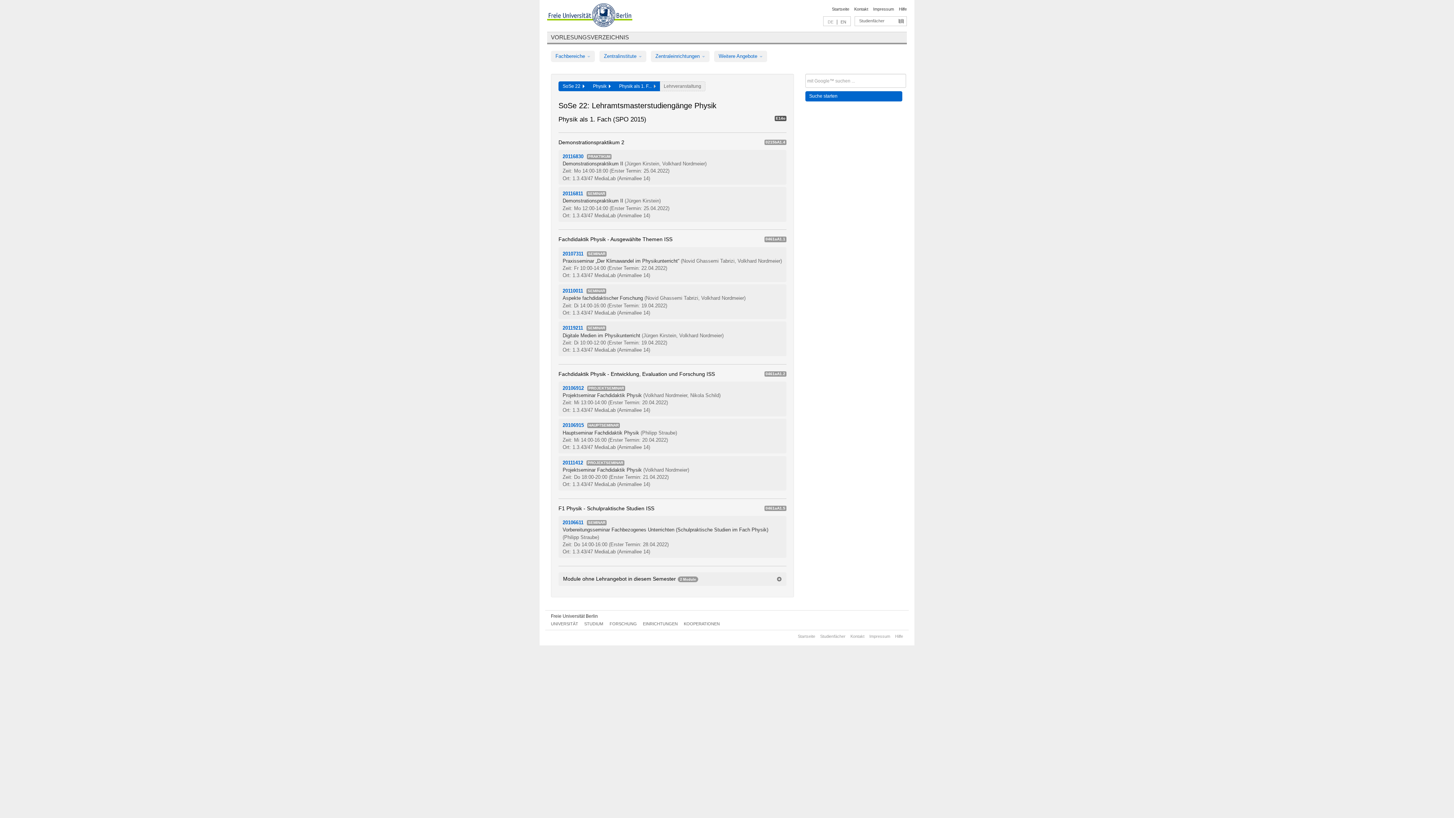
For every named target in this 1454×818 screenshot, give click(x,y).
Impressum (883, 9)
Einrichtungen (660, 624)
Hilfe (903, 9)
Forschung (623, 624)
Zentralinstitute (621, 56)
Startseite (840, 9)
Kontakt (861, 9)
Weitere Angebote (739, 56)
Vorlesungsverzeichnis (590, 37)
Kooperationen (702, 624)
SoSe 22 (573, 86)
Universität (564, 624)
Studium (593, 624)
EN (843, 22)
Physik (601, 86)
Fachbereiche (571, 56)
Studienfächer (872, 21)
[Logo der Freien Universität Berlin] (589, 16)
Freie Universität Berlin (574, 616)
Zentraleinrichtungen (678, 56)
